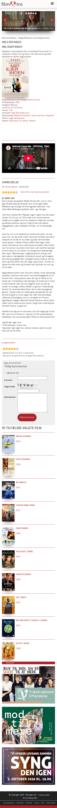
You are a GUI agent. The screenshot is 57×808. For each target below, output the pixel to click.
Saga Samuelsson (17, 118)
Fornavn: (8, 380)
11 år (11, 110)
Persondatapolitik (30, 798)
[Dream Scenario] (8, 436)
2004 (18, 464)
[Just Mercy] (8, 597)
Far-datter (23, 121)
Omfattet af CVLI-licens (12, 107)
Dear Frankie (22, 528)
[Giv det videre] (8, 643)
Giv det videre (22, 643)
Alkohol (32, 121)
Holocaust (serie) (24, 551)
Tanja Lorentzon (38, 115)
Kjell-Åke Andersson (20, 113)
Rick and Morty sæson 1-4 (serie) (31, 620)
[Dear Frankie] (8, 528)
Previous (5, 20)
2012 (18, 487)
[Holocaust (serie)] (8, 551)
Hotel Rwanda (23, 459)
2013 (17, 102)
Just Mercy (21, 597)
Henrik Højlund (11, 187)
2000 (18, 648)
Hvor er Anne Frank (25, 505)
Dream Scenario (23, 436)
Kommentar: (10, 397)
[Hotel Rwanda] (8, 459)
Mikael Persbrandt (22, 115)
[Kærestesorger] (8, 574)
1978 (18, 556)
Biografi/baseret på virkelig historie (17, 100)
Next (52, 20)
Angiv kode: (9, 386)
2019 (18, 602)
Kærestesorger (23, 574)
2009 (18, 579)
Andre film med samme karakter (35, 192)
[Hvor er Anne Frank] (8, 505)
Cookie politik (43, 795)
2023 (18, 441)
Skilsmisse (13, 121)
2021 (18, 510)
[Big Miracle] (8, 482)
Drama (37, 100)
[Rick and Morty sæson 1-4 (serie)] (8, 620)
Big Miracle (21, 482)
